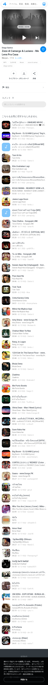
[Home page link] (4, 4)
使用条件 (24, 656)
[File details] (24, 125)
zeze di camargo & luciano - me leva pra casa (34, 62)
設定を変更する (28, 674)
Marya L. (5, 58)
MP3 (4, 62)
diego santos (7, 66)
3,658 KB (13, 62)
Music (22, 62)
